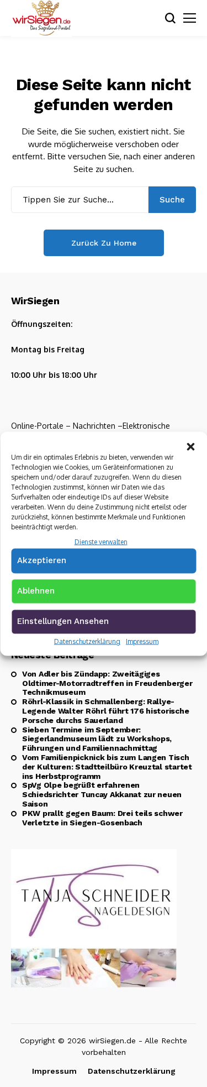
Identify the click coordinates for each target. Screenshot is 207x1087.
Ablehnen (36, 591)
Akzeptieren (41, 560)
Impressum (142, 641)
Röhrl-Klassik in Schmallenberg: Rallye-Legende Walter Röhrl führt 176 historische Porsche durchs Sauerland (105, 711)
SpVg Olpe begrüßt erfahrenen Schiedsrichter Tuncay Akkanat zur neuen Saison (102, 794)
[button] (190, 445)
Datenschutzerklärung (87, 641)
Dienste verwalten (101, 541)
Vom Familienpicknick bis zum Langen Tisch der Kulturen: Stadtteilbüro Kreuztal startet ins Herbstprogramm (107, 767)
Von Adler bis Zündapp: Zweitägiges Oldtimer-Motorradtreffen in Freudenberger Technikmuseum (107, 683)
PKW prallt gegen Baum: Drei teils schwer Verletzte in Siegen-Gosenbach (102, 818)
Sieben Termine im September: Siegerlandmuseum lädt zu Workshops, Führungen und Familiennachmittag (97, 739)
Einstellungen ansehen (63, 621)
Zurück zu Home (103, 242)
